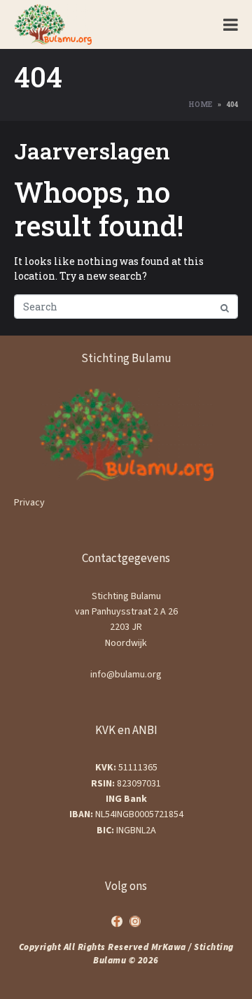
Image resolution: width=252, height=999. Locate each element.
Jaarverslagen (92, 151)
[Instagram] (135, 921)
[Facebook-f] (116, 921)
